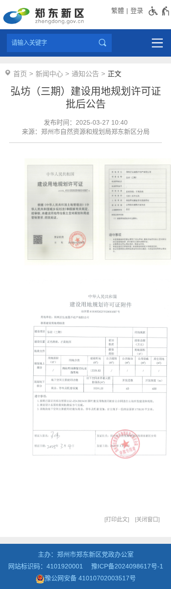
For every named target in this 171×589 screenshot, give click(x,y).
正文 (114, 74)
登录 (136, 10)
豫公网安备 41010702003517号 (90, 578)
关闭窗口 (147, 519)
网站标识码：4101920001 (45, 566)
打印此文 (117, 519)
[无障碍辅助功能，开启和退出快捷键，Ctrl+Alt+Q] (159, 10)
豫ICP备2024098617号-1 (127, 566)
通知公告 (85, 74)
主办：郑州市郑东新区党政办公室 (86, 554)
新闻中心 (49, 74)
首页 (20, 74)
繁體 (117, 10)
